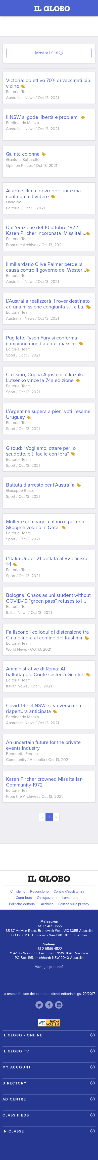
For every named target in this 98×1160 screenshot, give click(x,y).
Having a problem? (49, 967)
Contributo (24, 898)
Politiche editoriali (22, 904)
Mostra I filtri (46, 53)
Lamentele (70, 898)
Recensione (39, 891)
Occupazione (47, 898)
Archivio (47, 904)
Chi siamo (17, 891)
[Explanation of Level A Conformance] (49, 1022)
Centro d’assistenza (69, 891)
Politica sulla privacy (73, 904)
